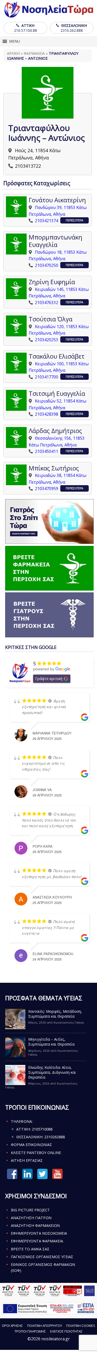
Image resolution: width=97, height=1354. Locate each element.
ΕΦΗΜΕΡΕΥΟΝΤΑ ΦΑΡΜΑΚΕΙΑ (37, 1241)
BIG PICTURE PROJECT (30, 1210)
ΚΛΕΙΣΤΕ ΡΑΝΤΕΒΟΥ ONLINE (36, 1152)
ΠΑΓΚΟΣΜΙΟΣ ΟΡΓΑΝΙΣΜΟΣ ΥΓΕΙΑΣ (42, 1256)
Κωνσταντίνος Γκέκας (69, 1022)
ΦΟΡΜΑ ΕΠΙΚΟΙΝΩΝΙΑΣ (31, 1144)
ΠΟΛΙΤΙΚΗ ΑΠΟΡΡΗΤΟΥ (44, 1325)
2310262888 (54, 1136)
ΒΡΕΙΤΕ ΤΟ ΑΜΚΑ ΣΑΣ (30, 1249)
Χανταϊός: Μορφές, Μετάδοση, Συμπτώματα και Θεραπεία (55, 1014)
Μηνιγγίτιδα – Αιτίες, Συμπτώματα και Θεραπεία (51, 1042)
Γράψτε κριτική (48, 678)
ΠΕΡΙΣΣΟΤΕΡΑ (74, 220)
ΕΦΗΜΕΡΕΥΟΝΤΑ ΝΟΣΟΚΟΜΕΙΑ (39, 1233)
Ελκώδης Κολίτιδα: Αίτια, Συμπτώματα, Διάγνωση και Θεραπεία (52, 1072)
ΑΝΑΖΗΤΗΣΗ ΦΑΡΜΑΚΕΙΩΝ (35, 1225)
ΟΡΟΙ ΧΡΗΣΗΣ (12, 1325)
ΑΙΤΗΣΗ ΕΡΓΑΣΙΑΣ (27, 1160)
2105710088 (42, 1129)
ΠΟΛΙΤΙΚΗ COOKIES (80, 1325)
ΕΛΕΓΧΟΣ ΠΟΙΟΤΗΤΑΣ (66, 1331)
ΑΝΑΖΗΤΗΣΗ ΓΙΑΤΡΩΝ (31, 1217)
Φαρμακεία (34, 53)
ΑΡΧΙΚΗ (13, 53)
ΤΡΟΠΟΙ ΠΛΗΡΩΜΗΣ (30, 1331)
